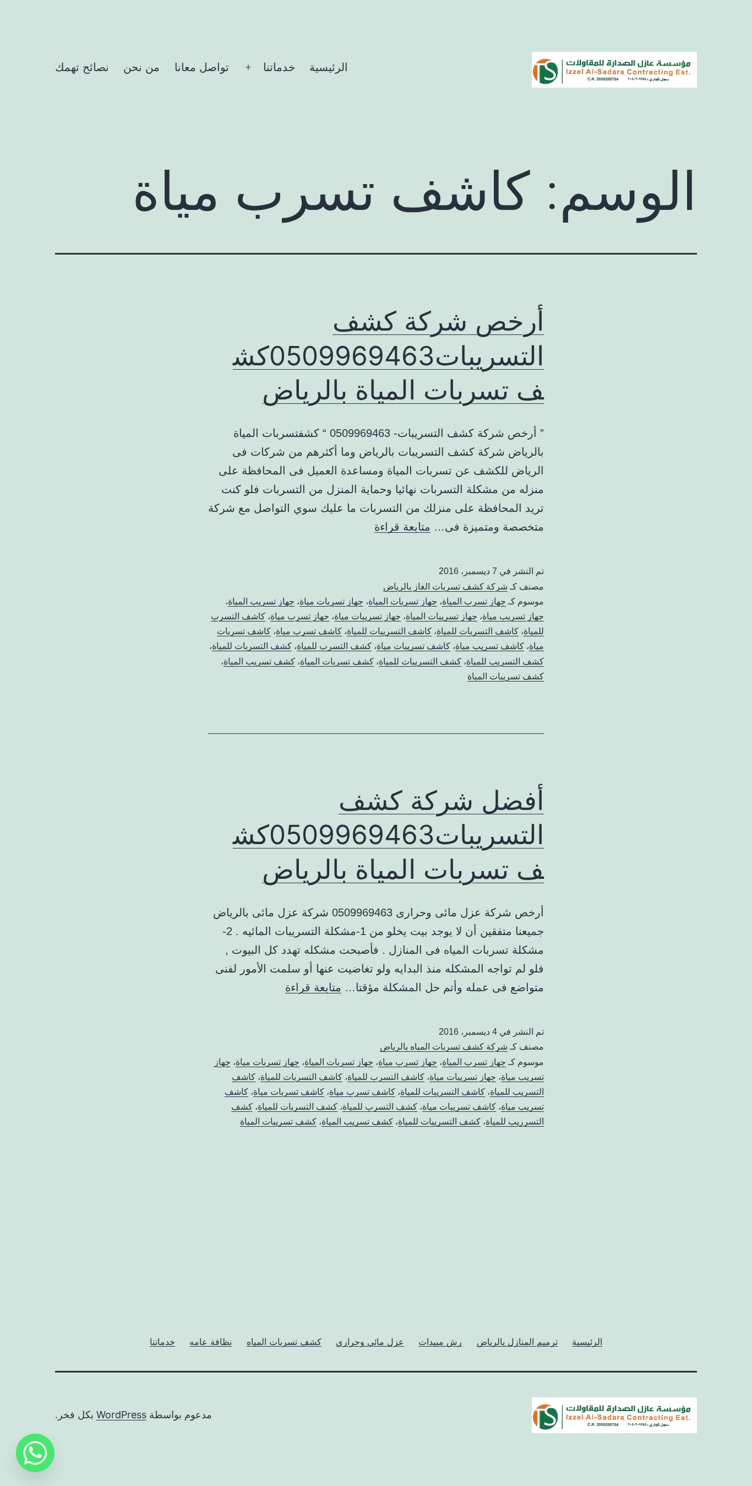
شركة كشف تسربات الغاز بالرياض (445, 586)
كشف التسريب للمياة (505, 661)
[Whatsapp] (35, 1453)
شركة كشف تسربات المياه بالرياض (444, 1046)
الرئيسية (328, 67)
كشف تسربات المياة (337, 661)
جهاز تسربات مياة (331, 601)
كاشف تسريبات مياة (413, 646)
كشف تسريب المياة (259, 661)
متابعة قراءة (402, 527)
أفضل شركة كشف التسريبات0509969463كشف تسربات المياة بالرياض (388, 834)
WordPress (121, 1414)
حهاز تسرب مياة (299, 616)
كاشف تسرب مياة (309, 631)
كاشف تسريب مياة (489, 646)
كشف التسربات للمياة (252, 646)
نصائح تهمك (82, 67)
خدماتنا (279, 67)
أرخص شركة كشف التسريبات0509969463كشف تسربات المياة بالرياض (388, 355)
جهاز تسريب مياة (513, 616)
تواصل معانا (202, 67)
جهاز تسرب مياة (407, 1062)
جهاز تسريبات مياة (367, 616)
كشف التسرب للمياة (334, 646)
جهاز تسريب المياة (261, 601)
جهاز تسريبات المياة (441, 616)
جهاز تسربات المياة (402, 601)
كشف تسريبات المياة (505, 676)
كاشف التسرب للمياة (385, 1077)
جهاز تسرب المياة (474, 601)
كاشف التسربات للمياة (478, 631)
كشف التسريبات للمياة (420, 661)
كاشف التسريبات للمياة (389, 631)
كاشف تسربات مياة (288, 1091)
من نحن (141, 67)
